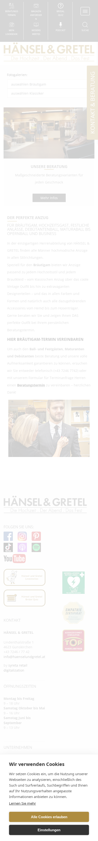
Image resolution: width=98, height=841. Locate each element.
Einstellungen (49, 830)
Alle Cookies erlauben (49, 817)
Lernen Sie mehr (22, 803)
